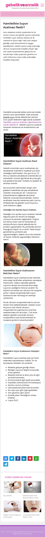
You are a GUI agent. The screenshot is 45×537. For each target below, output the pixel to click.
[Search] (41, 14)
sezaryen (7, 219)
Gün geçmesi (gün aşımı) (19, 392)
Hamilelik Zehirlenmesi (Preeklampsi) (24, 382)
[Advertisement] (22, 86)
